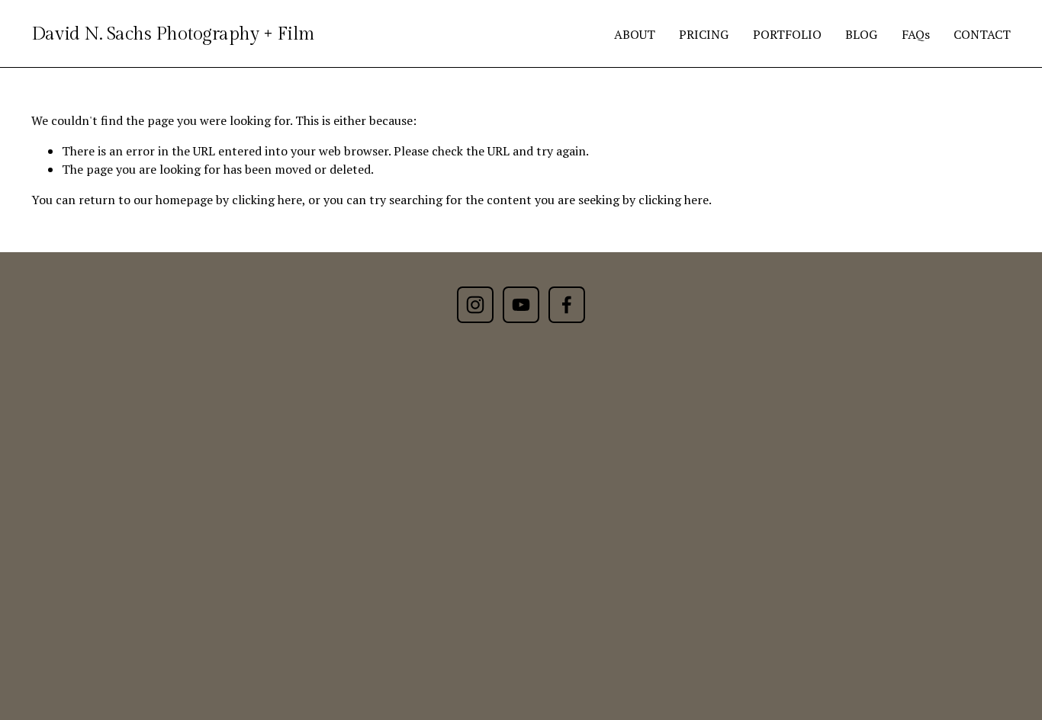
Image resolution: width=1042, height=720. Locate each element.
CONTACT (982, 34)
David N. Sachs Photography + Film (173, 34)
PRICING (703, 34)
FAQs (916, 34)
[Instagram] (475, 304)
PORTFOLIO (787, 34)
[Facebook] (566, 304)
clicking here (267, 199)
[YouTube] (521, 304)
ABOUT (634, 34)
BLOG (861, 34)
